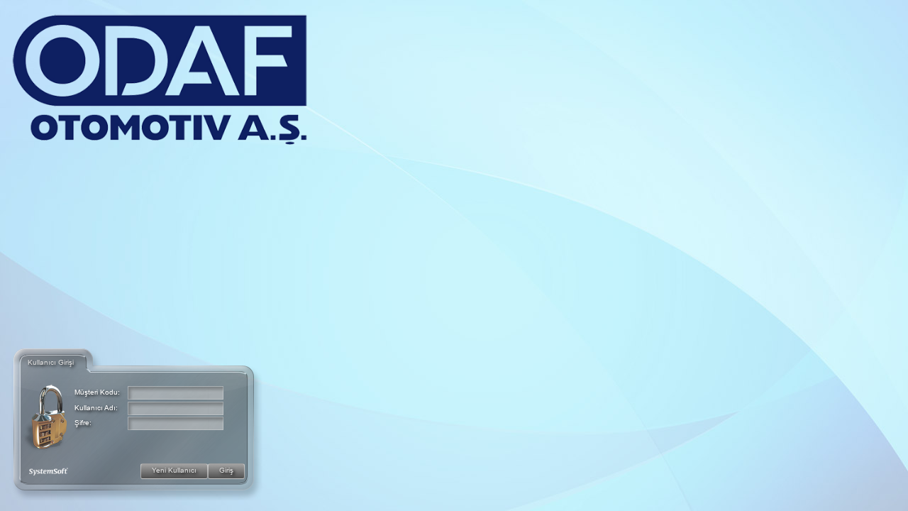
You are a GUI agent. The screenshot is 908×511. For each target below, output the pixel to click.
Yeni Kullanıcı (174, 470)
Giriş (226, 470)
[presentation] (175, 393)
